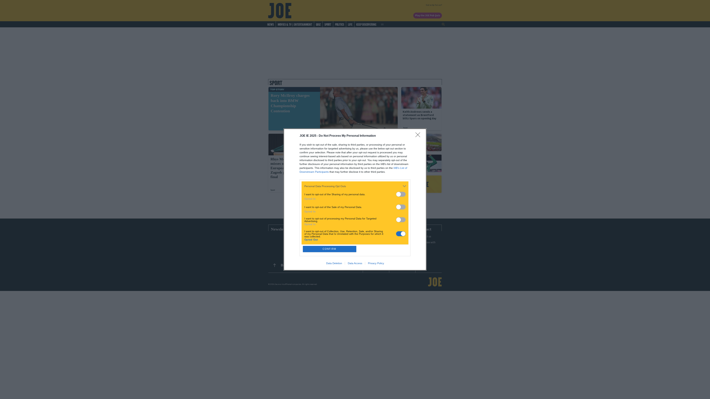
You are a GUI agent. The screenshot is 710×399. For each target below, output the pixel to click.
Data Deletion (334, 263)
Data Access (355, 263)
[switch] (401, 194)
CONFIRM (329, 249)
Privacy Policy (376, 263)
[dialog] (355, 199)
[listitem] (355, 186)
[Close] (418, 135)
